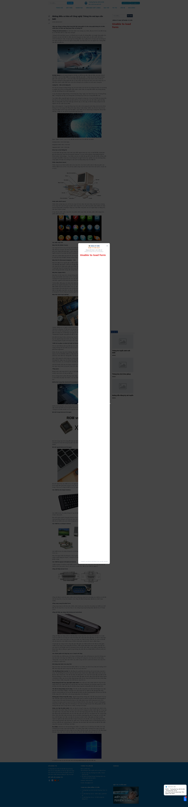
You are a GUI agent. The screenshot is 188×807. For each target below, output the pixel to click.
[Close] (107, 245)
